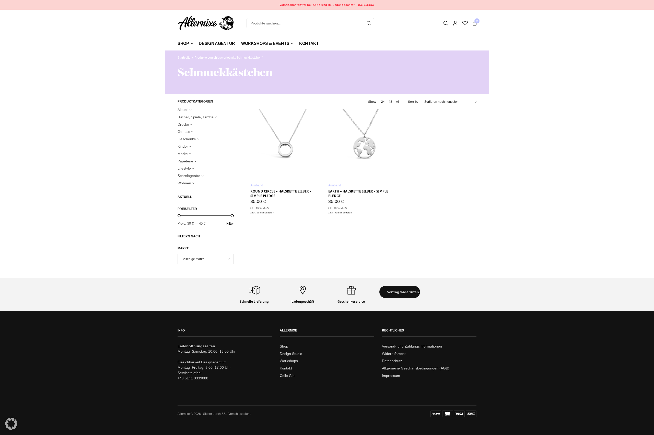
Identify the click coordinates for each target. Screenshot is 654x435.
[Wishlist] (465, 23)
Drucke (183, 124)
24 (383, 101)
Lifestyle (184, 168)
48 (390, 101)
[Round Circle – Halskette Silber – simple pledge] (285, 144)
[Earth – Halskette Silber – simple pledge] (363, 144)
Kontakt (309, 43)
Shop (183, 43)
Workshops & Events (265, 43)
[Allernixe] (206, 23)
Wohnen (184, 183)
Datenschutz (392, 361)
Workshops (289, 361)
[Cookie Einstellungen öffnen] (11, 428)
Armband (256, 185)
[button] (399, 292)
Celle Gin (287, 376)
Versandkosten (265, 212)
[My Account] (455, 23)
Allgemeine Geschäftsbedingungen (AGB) (415, 368)
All (398, 101)
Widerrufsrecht (394, 354)
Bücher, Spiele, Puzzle (196, 117)
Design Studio (291, 354)
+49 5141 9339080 (193, 378)
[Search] (369, 23)
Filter (230, 223)
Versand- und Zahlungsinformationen (412, 346)
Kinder (183, 146)
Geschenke (187, 139)
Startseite (184, 57)
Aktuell (183, 110)
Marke (183, 154)
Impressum (391, 376)
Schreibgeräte (189, 176)
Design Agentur (217, 43)
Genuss (184, 132)
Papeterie (185, 161)
